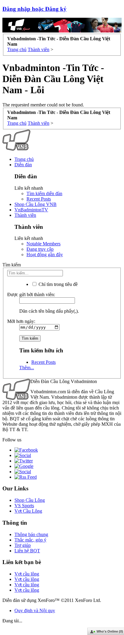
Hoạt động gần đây (44, 254)
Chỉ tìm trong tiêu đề (57, 284)
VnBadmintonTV (31, 209)
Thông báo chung (31, 534)
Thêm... (26, 367)
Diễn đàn (23, 164)
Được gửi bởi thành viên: (31, 294)
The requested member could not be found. (43, 104)
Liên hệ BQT (27, 550)
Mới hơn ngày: (21, 321)
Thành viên (25, 215)
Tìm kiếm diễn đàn (44, 193)
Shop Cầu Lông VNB (35, 204)
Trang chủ (24, 159)
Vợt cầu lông (26, 573)
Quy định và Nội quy (34, 610)
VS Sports (24, 505)
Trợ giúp (22, 545)
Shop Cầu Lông (29, 500)
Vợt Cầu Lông (28, 511)
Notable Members (43, 243)
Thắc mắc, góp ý (30, 539)
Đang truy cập (40, 249)
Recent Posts (38, 198)
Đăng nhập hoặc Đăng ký (34, 9)
